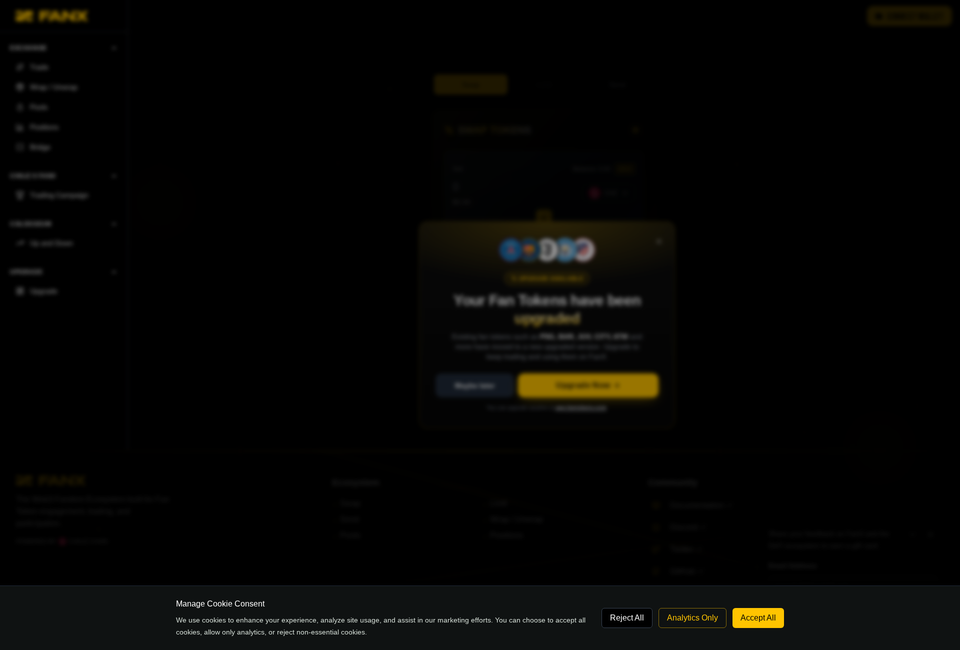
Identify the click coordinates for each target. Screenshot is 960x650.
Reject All (627, 618)
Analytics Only (692, 618)
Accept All (758, 618)
